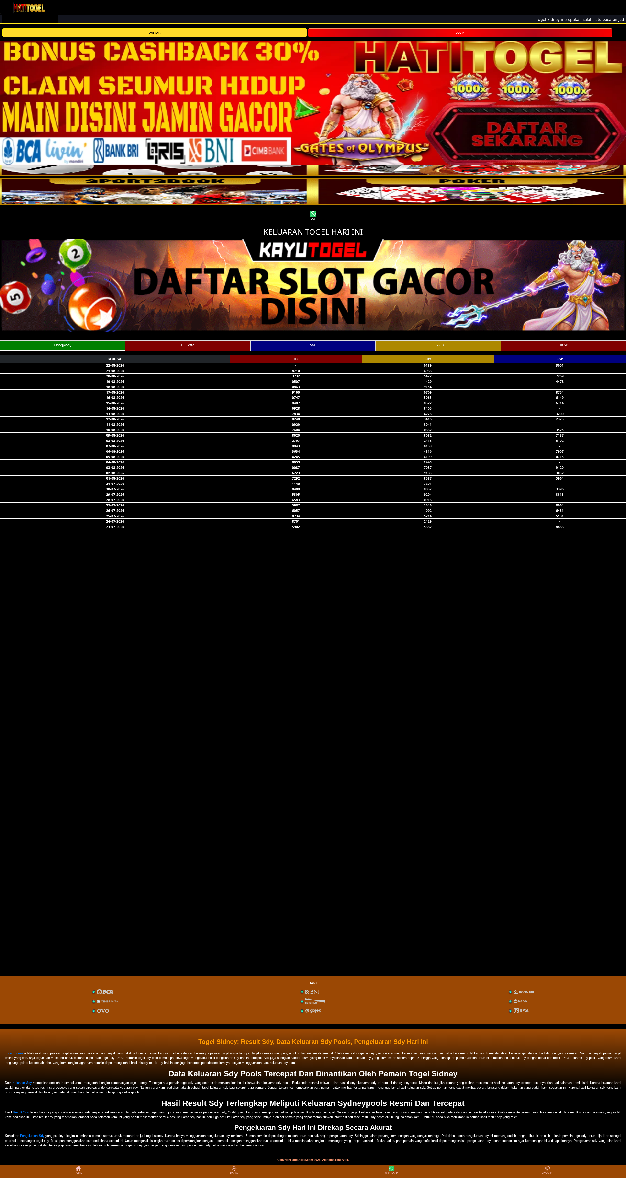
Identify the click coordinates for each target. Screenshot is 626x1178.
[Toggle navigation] (7, 8)
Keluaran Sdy (22, 1083)
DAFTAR (155, 32)
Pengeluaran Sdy (32, 1136)
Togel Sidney (14, 1053)
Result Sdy (21, 1112)
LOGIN (460, 32)
